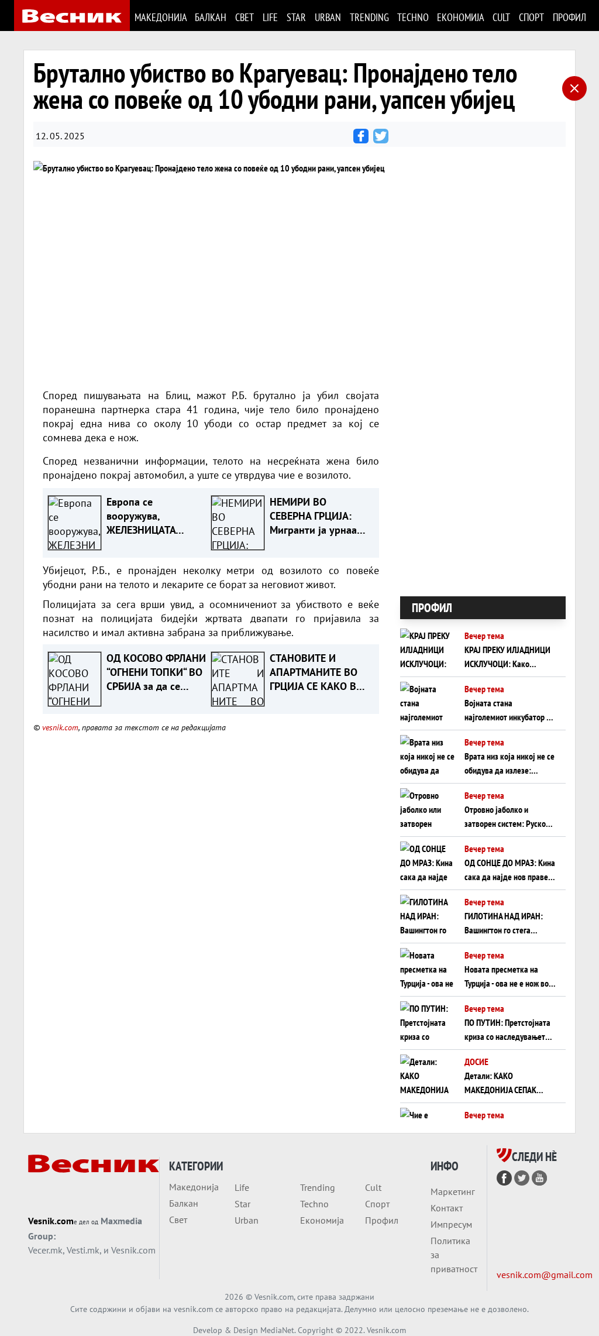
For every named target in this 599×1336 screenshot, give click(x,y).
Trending (369, 17)
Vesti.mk (83, 1250)
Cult (501, 17)
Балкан (210, 17)
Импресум (451, 1224)
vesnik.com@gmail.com (545, 1274)
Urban (327, 17)
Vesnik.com (51, 1221)
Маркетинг (453, 1191)
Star (296, 17)
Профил (569, 17)
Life (270, 17)
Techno (412, 17)
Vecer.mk (45, 1250)
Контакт (447, 1208)
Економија (460, 17)
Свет (244, 17)
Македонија (160, 17)
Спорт (531, 17)
